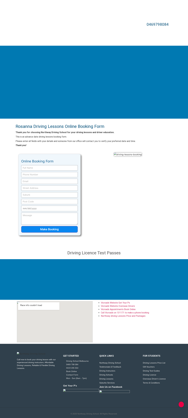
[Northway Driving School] (31, 353)
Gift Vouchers (149, 367)
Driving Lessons (106, 379)
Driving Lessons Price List (154, 363)
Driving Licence (149, 375)
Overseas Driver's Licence (154, 379)
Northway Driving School (110, 363)
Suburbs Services (107, 383)
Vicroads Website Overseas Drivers (118, 306)
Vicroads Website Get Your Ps (115, 302)
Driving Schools (106, 375)
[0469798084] (141, 24)
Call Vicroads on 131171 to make (117, 312)
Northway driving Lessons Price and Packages (123, 316)
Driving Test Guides (151, 371)
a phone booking (141, 312)
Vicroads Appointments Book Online (118, 309)
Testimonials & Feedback (110, 367)
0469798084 (158, 24)
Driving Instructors (107, 371)
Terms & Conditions (151, 383)
